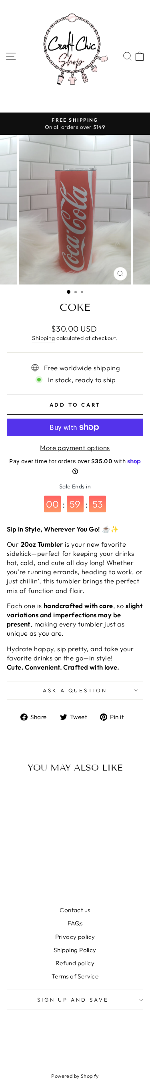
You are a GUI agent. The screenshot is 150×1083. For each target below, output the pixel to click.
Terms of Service (75, 976)
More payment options (75, 447)
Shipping (43, 338)
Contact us (75, 910)
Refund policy (75, 963)
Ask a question (75, 690)
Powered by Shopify (74, 1076)
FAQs (75, 923)
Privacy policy (75, 937)
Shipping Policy (75, 950)
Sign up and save (73, 999)
